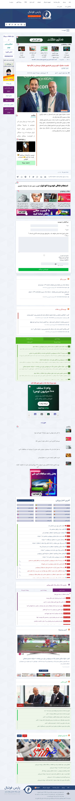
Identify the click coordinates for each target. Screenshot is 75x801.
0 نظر (56, 73)
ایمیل (66, 229)
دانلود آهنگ (9, 96)
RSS (26, 2)
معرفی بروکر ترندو (8, 105)
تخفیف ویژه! (26, 163)
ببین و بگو (63, 279)
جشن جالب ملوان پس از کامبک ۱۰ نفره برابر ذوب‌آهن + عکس (57, 723)
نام (67, 225)
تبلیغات (39, 2)
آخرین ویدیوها (62, 630)
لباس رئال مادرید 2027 (8, 89)
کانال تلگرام (37, 788)
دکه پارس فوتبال (62, 736)
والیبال (68, 517)
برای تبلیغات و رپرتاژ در (9, 38)
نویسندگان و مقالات (60, 309)
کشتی (50, 517)
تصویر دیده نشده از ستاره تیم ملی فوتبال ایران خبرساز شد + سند (57, 711)
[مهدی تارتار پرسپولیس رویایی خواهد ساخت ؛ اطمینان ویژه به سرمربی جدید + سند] (43, 645)
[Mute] (21, 150)
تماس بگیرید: (8, 52)
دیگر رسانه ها (57, 2)
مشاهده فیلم (44, 670)
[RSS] (69, 279)
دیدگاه (66, 235)
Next (68, 644)
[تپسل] (17, 37)
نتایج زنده (43, 423)
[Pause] (18, 150)
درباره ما (11, 2)
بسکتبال (31, 514)
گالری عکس (67, 520)
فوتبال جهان (30, 508)
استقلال (67, 508)
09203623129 (9, 56)
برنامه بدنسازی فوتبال (9, 110)
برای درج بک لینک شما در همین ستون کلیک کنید (43, 383)
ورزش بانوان (30, 517)
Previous (19, 644)
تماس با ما (59, 6)
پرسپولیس (49, 508)
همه (32, 500)
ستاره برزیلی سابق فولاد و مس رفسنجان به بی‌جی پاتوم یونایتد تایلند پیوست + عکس (53, 720)
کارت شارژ (32, 2)
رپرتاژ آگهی (18, 2)
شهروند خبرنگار (47, 2)
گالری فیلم (49, 520)
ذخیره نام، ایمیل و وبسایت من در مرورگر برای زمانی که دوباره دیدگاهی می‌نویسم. (63, 258)
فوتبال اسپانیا (66, 511)
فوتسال (49, 505)
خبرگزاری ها (62, 59)
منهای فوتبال (48, 514)
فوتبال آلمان (67, 514)
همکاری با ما (68, 6)
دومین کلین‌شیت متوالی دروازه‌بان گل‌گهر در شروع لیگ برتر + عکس (56, 717)
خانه (70, 2)
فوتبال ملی (67, 505)
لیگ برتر (31, 505)
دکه (32, 520)
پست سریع (9, 100)
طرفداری (59, 172)
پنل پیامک (8, 84)
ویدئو (64, 2)
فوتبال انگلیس (48, 511)
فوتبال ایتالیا (30, 511)
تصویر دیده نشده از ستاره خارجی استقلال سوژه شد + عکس (58, 714)
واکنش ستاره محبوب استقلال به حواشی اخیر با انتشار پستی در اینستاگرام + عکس (53, 726)
